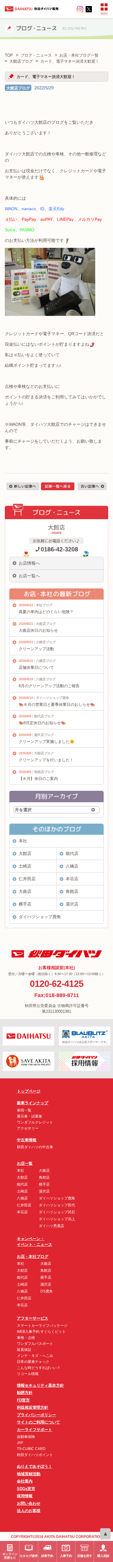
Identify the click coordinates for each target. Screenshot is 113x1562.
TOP (9, 55)
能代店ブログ (44, 716)
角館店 (72, 891)
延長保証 (24, 1350)
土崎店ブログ (46, 642)
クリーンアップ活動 (36, 649)
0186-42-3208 (59, 549)
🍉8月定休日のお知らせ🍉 (42, 723)
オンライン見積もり (9, 1555)
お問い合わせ (28, 1503)
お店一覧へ (29, 575)
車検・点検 (26, 1338)
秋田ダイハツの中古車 (35, 1147)
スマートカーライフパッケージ (42, 1325)
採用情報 (25, 1496)
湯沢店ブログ (44, 735)
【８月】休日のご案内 (38, 778)
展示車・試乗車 (29, 1116)
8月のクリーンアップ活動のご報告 (49, 686)
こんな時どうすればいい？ (38, 1368)
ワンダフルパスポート (35, 1344)
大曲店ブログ (46, 623)
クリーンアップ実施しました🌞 (46, 741)
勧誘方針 (25, 1392)
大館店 (25, 853)
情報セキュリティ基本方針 (40, 1385)
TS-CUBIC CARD (31, 1449)
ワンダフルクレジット (35, 1122)
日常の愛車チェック (33, 1362)
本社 (23, 840)
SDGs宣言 (26, 1488)
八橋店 (72, 866)
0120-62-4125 (56, 984)
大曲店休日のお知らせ (38, 630)
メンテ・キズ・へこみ (35, 1356)
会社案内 (25, 1481)
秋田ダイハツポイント (35, 1455)
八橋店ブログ (46, 661)
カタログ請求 (29, 1555)
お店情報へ (29, 563)
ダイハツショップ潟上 (57, 1219)
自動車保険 (26, 1437)
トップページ (28, 1091)
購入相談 (103, 1555)
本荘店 (72, 878)
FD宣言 (23, 1400)
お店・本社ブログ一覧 (79, 55)
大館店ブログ (18, 88)
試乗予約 (47, 1555)
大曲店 (25, 891)
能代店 (72, 853)
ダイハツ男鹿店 (51, 1226)
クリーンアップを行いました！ (46, 760)
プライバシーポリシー (36, 1415)
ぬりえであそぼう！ (34, 1466)
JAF (20, 1443)
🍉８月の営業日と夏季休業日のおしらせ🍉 (57, 704)
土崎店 (25, 866)
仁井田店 (27, 878)
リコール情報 (28, 1374)
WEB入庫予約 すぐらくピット (41, 1332)
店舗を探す (84, 1555)
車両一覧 (24, 1110)
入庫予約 (66, 1555)
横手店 (25, 904)
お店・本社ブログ (32, 1256)
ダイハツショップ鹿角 (52, 698)
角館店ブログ (44, 772)
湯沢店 (72, 904)
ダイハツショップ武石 (57, 1212)
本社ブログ (44, 605)
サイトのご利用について (38, 1422)
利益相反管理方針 (32, 1407)
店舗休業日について (36, 667)
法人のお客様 (28, 1510)
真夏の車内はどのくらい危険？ (46, 612)
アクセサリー (28, 1128)
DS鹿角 (46, 1291)
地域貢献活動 (28, 1474)
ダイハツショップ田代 (57, 1205)
